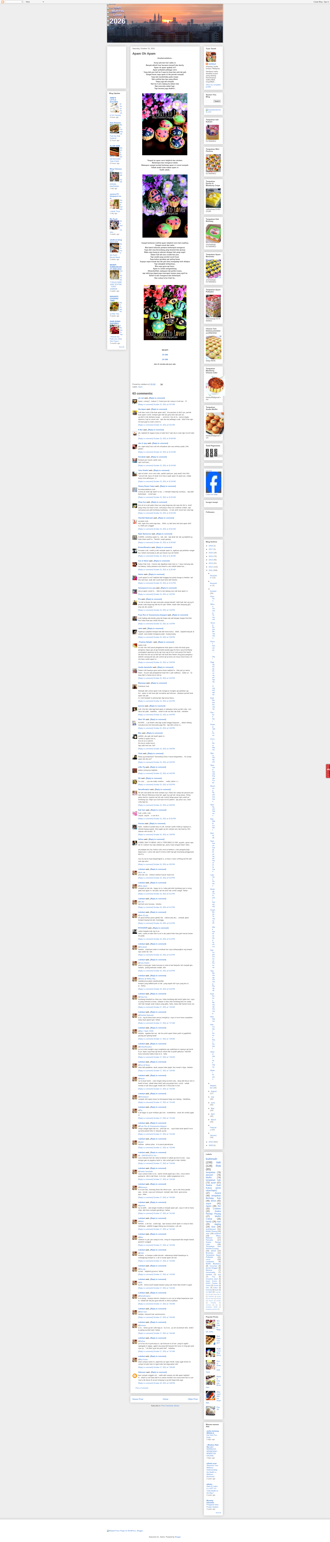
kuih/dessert (211, 1229)
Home (165, 1399)
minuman (213, 1266)
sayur (208, 1203)
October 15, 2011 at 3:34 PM (164, 637)
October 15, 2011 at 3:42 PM (164, 678)
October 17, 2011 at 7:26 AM (164, 1007)
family (209, 1221)
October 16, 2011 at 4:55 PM (164, 864)
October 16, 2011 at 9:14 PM (164, 971)
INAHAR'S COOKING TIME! (114, 298)
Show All (121, 347)
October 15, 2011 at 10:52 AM (164, 529)
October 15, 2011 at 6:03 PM (164, 762)
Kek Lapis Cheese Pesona (212, 958)
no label (209, 1292)
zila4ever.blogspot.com (116, 241)
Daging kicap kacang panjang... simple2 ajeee (212, 678)
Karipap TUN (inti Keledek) (212, 897)
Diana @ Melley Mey (147, 979)
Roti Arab (212, 835)
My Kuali (113, 219)
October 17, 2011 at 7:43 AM (164, 1261)
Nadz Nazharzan (144, 534)
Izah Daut (209, 470)
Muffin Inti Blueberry (219, 1352)
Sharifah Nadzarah (145, 518)
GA (209, 1294)
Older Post (193, 1399)
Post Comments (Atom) (170, 1406)
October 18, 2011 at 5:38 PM (164, 1383)
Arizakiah (142, 457)
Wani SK (141, 719)
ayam (213, 1182)
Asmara (141, 823)
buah (216, 1290)
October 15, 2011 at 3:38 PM (164, 662)
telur (207, 1288)
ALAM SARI (115, 146)
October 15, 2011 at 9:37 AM (164, 404)
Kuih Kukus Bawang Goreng (212, 1003)
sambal (209, 1274)
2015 (211, 556)
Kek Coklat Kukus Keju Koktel (212, 1036)
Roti (218, 1165)
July (212, 1097)
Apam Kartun (211, 1281)
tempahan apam (212, 1279)
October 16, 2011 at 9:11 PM (164, 894)
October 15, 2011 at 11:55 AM (164, 570)
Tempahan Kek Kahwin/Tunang (213, 1247)
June (213, 1103)
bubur (215, 1288)
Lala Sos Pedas (212, 880)
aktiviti (213, 1251)
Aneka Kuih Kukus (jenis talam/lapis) (213, 1188)
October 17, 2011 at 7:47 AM (164, 1351)
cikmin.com (212, 1463)
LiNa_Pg (141, 767)
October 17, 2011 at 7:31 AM (164, 1102)
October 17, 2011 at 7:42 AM (164, 1229)
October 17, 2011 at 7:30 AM (164, 1089)
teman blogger (212, 1268)
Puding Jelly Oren (212, 729)
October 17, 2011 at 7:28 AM (164, 1039)
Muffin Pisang (211, 1231)
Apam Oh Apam (212, 757)
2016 (211, 553)
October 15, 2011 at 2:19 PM (164, 610)
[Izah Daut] (213, 492)
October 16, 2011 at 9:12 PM (164, 907)
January (213, 1135)
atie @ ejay (142, 443)
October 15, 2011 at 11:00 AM (164, 542)
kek (218, 1162)
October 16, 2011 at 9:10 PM (164, 878)
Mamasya (142, 683)
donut (213, 1201)
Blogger (178, 1537)
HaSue (140, 839)
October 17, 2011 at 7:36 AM (164, 1179)
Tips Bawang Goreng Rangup (212, 980)
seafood (217, 1233)
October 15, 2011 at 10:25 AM (164, 497)
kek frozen (209, 1300)
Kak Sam (141, 810)
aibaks (209, 1484)
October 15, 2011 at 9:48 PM (164, 805)
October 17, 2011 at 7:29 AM (164, 1057)
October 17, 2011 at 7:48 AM (164, 1367)
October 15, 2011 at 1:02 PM (164, 594)
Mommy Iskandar (210, 1501)
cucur (208, 1259)
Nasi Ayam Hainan (212, 810)
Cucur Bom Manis (212, 744)
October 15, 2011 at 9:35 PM (164, 785)
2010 (211, 1142)
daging (217, 1224)
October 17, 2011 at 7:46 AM (164, 1333)
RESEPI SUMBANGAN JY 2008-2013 (116, 267)
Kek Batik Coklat (212, 824)
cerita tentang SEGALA (213, 1432)
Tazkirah (211, 1296)
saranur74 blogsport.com (115, 196)
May (212, 1108)
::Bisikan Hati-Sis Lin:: (213, 1446)
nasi (219, 1221)
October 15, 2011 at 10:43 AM (164, 513)
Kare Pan (212, 598)
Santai (208, 1285)
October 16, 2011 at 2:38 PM (164, 835)
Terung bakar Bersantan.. (212, 630)
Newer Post (137, 1399)
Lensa (215, 1294)
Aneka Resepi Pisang (213, 1212)
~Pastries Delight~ (145, 642)
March (213, 1120)
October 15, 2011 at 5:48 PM (164, 749)
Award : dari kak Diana (212, 1059)
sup (219, 1274)
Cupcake (218, 1292)
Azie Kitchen (115, 123)
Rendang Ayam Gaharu (212, 793)
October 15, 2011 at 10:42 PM (164, 819)
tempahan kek (213, 1180)
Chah (140, 753)
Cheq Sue (142, 502)
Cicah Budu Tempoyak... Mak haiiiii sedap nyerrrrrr (212, 928)
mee (207, 1233)
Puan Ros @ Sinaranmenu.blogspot (152, 615)
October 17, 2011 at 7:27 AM (164, 1023)
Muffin (209, 1177)
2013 (211, 563)
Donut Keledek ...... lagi (212, 650)
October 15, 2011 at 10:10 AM (164, 452)
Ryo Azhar (144, 1359)
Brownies (209, 1253)
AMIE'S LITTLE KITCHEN (114, 100)
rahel (140, 628)
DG (139, 778)
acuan (219, 1296)
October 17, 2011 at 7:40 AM (164, 1197)
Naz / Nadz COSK (147, 1031)
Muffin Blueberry (213, 1264)
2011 (211, 570)
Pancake (209, 1240)
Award (218, 1193)
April (212, 1114)
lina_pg (142, 1269)
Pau (213, 1277)
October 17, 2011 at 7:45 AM (164, 1304)
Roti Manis (212, 1019)
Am (219, 1206)
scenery (208, 1305)
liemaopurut (144, 1097)
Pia (139, 599)
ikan (213, 1227)
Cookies (217, 1208)
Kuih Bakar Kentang (212, 703)
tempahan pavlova (211, 1309)
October (213, 591)
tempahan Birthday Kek (213, 1196)
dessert (209, 1175)
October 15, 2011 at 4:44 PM (164, 715)
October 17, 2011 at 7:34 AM (164, 1163)
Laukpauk (210, 1261)
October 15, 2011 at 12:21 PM (164, 583)
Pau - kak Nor (212, 716)
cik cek (141, 398)
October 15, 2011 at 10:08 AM (164, 438)
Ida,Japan (142, 409)
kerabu (218, 1300)
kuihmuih (211, 1158)
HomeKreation (144, 789)
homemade (210, 1272)
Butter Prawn (212, 1074)
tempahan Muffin (211, 1307)
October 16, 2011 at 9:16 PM (164, 989)
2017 (211, 549)
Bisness (209, 1270)
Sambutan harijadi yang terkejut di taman (212, 856)
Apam (140, 387)
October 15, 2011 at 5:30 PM (164, 728)
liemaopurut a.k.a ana (146, 588)
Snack (216, 1285)
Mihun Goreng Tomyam (212, 611)
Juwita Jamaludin (145, 667)
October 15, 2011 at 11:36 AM (164, 556)
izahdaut (141, 869)
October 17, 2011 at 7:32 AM (164, 1134)
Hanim (140, 574)
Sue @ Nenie (143, 561)
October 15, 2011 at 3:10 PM (164, 624)
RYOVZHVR (142, 928)
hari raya (211, 1298)
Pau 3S (218, 1408)
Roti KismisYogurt (219, 1339)
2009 (211, 1145)
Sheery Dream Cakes (146, 486)
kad (217, 1298)
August (214, 1091)
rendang (213, 1303)
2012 (211, 567)
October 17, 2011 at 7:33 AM (164, 1148)
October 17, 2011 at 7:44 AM (164, 1288)
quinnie (141, 706)
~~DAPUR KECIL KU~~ (149, 1155)
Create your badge (212, 494)
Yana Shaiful (143, 470)
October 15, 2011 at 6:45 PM (164, 773)
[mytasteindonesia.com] (213, 112)
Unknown (142, 1372)
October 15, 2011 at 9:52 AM (164, 425)
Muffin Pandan (212, 1283)
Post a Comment (142, 1388)
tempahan (210, 1172)
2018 (211, 546)
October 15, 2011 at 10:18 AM (164, 481)
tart (217, 1305)
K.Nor (140, 430)
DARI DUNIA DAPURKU (115, 322)
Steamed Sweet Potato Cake (212, 773)
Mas (139, 733)
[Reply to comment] (157, 398)
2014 (211, 560)
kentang (209, 1290)
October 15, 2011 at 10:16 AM (164, 465)
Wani (142, 1221)
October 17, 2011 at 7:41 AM (164, 1213)
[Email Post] (161, 384)
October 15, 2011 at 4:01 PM (164, 701)
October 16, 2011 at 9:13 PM (164, 939)
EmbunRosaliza (144, 547)
